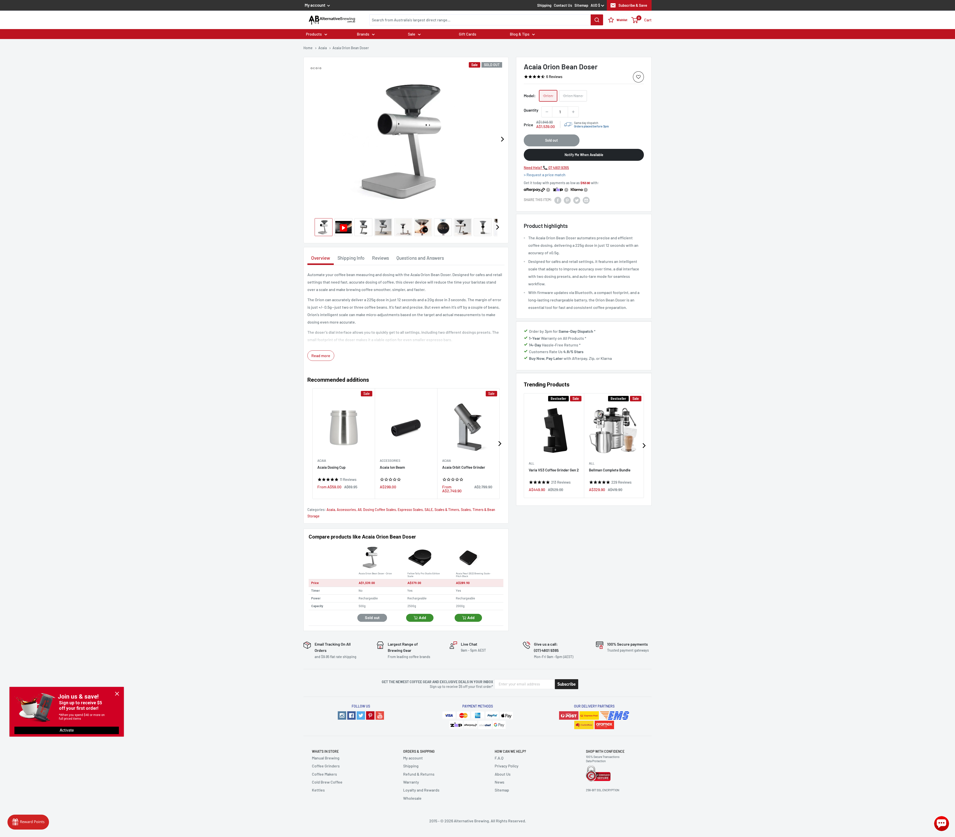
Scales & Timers (446, 509)
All (531, 463)
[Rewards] (28, 822)
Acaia (321, 460)
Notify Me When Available (584, 155)
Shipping (544, 5)
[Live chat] (941, 823)
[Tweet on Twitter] (576, 200)
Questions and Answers (420, 258)
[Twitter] (361, 715)
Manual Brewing (325, 757)
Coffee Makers (324, 774)
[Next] (502, 139)
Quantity (531, 110)
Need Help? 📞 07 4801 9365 (546, 167)
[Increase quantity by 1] (573, 112)
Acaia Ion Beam (392, 467)
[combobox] (486, 19)
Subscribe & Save (633, 5)
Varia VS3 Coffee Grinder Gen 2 (554, 470)
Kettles (318, 790)
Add (422, 618)
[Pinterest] (370, 715)
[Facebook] (351, 715)
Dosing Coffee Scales (379, 509)
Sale (411, 34)
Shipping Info (351, 258)
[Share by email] (586, 200)
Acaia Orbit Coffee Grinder (463, 467)
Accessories (390, 460)
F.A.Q (499, 757)
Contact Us (563, 5)
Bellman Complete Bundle (609, 470)
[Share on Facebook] (557, 200)
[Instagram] (342, 715)
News (499, 782)
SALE (429, 509)
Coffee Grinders (326, 765)
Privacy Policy (507, 765)
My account (315, 4)
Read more (320, 355)
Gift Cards (467, 34)
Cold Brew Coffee (327, 782)
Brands (363, 34)
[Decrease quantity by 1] (547, 112)
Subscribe (566, 684)
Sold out (551, 140)
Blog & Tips (519, 34)
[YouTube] (380, 715)
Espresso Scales (410, 509)
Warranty (411, 782)
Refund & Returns (418, 774)
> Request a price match (545, 174)
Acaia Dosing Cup (331, 467)
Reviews (380, 258)
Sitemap (581, 5)
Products (314, 34)
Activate (67, 730)
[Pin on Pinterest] (567, 200)
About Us (503, 774)
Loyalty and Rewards (421, 790)
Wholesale (412, 798)
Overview (320, 258)
